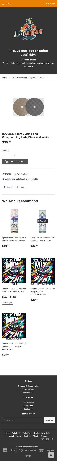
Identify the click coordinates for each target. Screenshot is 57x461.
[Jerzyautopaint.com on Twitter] (42, 439)
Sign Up (49, 420)
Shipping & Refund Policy (28, 386)
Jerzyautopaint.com (31, 446)
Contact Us (28, 409)
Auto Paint (27, 433)
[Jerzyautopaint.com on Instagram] (52, 439)
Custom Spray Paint (42, 433)
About (35, 436)
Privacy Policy (28, 389)
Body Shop (28, 405)
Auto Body (16, 433)
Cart (52, 3)
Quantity (5, 150)
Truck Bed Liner (14, 436)
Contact (43, 436)
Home (4, 77)
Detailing (27, 436)
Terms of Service (28, 392)
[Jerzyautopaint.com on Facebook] (47, 439)
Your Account (28, 402)
